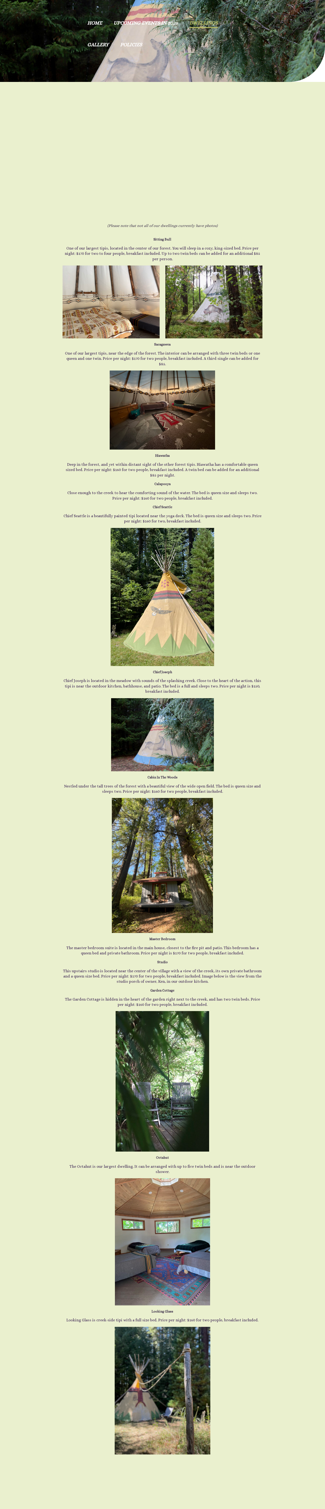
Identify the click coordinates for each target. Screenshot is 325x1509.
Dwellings (203, 23)
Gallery (98, 44)
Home (94, 23)
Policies (131, 44)
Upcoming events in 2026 (145, 23)
